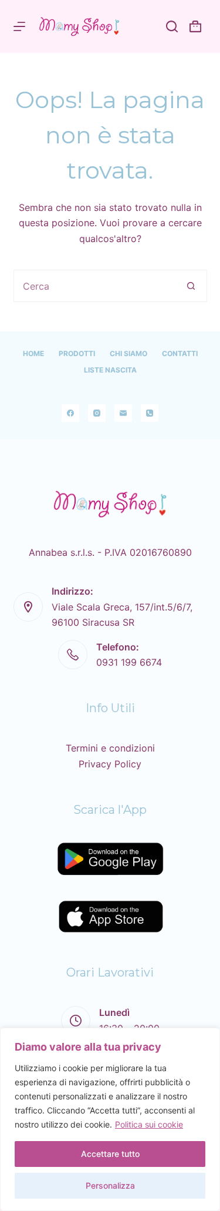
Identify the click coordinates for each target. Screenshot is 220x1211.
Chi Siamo (128, 353)
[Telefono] (149, 413)
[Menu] (19, 26)
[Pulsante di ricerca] (191, 285)
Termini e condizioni (110, 748)
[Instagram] (97, 413)
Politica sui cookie (149, 1124)
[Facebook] (70, 413)
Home (33, 353)
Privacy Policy (110, 764)
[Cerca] (172, 26)
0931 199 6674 (129, 662)
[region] (110, 1119)
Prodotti (77, 353)
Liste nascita (110, 369)
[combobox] (94, 286)
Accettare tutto (110, 1154)
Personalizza (110, 1185)
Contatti (180, 353)
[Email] (123, 413)
